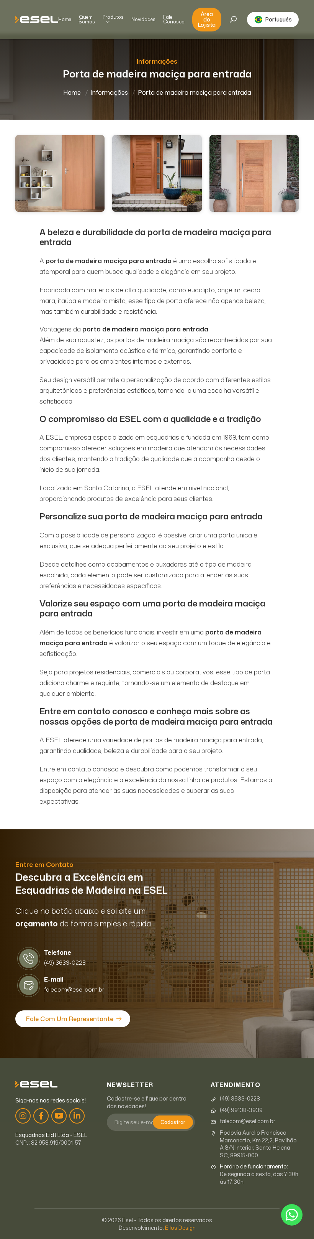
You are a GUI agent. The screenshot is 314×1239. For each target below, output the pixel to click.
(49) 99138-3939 (241, 1110)
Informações (109, 92)
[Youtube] (59, 1116)
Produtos (113, 17)
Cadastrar (172, 1122)
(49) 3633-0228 (240, 1098)
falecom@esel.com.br (247, 1121)
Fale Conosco (174, 19)
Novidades (143, 19)
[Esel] (36, 19)
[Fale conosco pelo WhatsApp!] (292, 1215)
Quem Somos (87, 19)
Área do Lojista (207, 19)
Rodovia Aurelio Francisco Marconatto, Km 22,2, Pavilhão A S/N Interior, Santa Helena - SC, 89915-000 (258, 1144)
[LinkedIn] (77, 1116)
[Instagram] (23, 1116)
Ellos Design (180, 1227)
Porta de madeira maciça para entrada (194, 92)
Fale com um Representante (69, 1019)
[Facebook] (41, 1116)
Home (64, 19)
